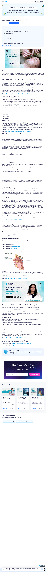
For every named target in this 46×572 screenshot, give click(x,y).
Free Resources (32, 7)
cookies (28, 568)
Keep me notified (14, 23)
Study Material (13, 7)
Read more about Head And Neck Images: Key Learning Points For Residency (34, 408)
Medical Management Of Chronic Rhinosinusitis (16, 337)
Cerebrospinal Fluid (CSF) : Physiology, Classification (17, 278)
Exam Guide (22, 7)
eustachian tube (14, 248)
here (20, 569)
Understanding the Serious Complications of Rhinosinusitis (18, 131)
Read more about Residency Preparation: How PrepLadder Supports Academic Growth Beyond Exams (5, 408)
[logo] (6, 2)
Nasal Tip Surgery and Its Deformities (14, 219)
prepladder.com (15, 568)
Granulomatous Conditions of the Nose (14, 185)
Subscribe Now (34, 374)
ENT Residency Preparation (13, 340)
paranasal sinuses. (16, 246)
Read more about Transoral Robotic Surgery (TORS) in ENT (20, 408)
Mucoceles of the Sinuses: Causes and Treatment (19, 93)
